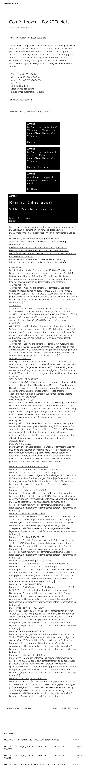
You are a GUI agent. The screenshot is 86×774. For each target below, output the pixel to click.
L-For (39, 111)
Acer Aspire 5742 (17, 340)
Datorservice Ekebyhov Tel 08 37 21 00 (27, 513)
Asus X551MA (15, 267)
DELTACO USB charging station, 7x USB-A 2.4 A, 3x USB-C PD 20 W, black (34, 756)
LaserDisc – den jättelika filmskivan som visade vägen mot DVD (38, 247)
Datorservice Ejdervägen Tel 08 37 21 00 (27, 654)
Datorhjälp (32, 142)
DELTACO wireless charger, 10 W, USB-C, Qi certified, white (31, 740)
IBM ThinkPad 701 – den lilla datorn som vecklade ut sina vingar (38, 259)
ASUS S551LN (15, 305)
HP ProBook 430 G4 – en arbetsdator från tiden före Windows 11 (39, 250)
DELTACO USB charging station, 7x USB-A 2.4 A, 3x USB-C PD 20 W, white (34, 747)
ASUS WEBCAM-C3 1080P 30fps (19, 708)
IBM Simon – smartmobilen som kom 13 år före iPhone (34, 238)
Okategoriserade (26, 27)
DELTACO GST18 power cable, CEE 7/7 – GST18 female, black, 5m (34, 764)
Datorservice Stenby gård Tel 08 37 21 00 (28, 678)
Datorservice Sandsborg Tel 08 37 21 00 (27, 490)
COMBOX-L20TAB (16, 111)
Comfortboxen (30, 111)
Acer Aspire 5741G (17, 284)
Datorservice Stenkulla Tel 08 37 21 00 (26, 537)
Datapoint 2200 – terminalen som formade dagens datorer (36, 229)
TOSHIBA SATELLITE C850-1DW (23, 379)
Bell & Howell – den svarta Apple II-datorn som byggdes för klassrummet (42, 227)
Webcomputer (11, 3)
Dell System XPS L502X (20, 443)
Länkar (12, 220)
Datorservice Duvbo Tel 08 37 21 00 (25, 584)
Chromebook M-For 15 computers (65, 708)
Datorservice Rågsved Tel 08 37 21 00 (26, 607)
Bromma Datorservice (19, 218)
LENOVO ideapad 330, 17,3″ (21, 399)
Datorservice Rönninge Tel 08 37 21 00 (27, 631)
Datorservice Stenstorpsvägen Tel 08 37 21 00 (30, 560)
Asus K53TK (14, 323)
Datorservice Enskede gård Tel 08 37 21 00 (28, 466)
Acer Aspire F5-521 (17, 420)
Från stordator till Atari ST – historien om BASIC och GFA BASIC (38, 262)
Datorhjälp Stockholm (37, 167)
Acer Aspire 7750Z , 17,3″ (20, 358)
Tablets (46, 111)
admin (18, 27)
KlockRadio (32, 189)
